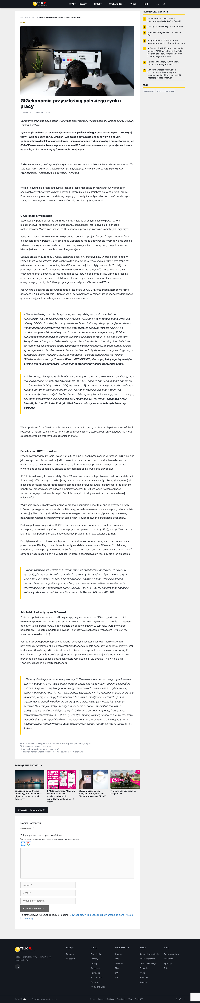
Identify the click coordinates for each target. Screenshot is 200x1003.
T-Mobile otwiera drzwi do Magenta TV (123, 792)
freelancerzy (28, 746)
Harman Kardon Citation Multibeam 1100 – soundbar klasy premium (53, 752)
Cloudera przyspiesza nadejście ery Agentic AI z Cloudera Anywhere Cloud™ (92, 794)
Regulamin (121, 999)
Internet (31, 743)
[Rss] (17, 966)
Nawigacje (95, 973)
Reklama (143, 982)
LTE (116, 977)
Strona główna (26, 17)
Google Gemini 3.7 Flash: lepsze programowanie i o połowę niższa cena (166, 41)
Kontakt (101, 999)
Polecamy (70, 959)
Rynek (133, 4)
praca (38, 746)
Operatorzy (115, 4)
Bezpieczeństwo (171, 954)
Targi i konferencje (148, 963)
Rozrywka (168, 959)
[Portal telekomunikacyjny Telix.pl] (25, 949)
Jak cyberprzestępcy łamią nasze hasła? (41, 749)
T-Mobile (119, 963)
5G (116, 973)
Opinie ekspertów (51, 743)
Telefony (94, 959)
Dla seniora (95, 968)
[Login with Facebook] (23, 844)
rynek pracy (47, 746)
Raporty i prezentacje (75, 743)
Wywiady (144, 968)
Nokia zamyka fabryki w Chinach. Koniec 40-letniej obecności (163, 63)
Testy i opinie (96, 954)
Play (117, 959)
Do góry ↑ (180, 999)
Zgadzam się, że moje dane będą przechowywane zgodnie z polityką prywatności (50, 839)
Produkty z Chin (98, 987)
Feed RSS (139, 999)
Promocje (70, 954)
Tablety (94, 963)
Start (72, 4)
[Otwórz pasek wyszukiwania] (164, 4)
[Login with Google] (28, 844)
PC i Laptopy (96, 977)
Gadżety (94, 982)
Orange (118, 954)
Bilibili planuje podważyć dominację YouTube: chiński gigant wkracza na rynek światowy (28, 795)
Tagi (130, 999)
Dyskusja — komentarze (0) (31, 810)
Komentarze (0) (27, 828)
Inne (146, 4)
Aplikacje (168, 963)
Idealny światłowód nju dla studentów (165, 26)
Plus (117, 968)
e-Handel (144, 977)
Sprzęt (98, 4)
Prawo (142, 973)
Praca (62, 743)
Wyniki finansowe (147, 959)
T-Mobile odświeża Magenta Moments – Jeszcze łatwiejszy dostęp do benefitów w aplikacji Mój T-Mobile (61, 796)
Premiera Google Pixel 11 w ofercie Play (164, 33)
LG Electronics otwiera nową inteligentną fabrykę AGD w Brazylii (164, 20)
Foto (166, 968)
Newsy (83, 4)
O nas (92, 999)
